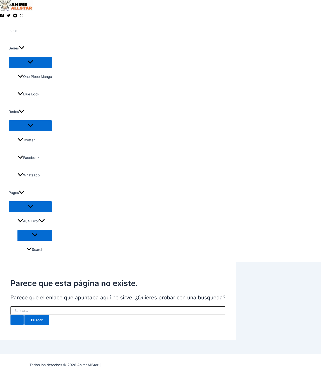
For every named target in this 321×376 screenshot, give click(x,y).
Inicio (13, 30)
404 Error (31, 221)
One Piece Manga (37, 76)
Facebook (31, 157)
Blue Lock (31, 94)
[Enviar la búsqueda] (17, 320)
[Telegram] (15, 16)
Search (37, 249)
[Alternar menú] (30, 62)
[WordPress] (22, 16)
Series (14, 48)
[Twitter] (8, 16)
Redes (14, 111)
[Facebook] (2, 16)
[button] (21, 48)
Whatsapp (31, 175)
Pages (14, 192)
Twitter (29, 140)
